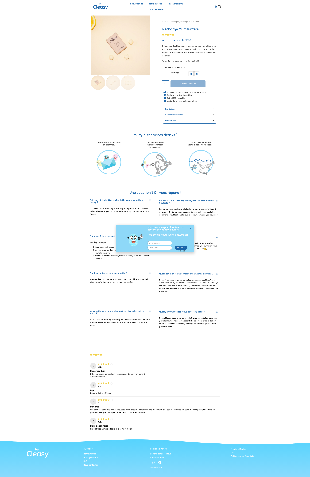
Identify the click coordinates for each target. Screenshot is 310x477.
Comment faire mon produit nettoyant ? (110, 236)
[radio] (191, 73)
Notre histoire (155, 3)
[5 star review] (104, 364)
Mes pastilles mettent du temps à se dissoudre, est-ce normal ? (117, 312)
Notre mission (157, 9)
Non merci (181, 251)
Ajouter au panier (188, 84)
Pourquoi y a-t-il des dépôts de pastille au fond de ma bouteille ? (186, 201)
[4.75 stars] (168, 34)
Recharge (175, 73)
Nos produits (136, 3)
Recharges (174, 22)
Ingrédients (170, 109)
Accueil (165, 22)
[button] (190, 228)
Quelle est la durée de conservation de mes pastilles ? (186, 273)
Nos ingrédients (175, 3)
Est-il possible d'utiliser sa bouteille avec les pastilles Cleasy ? (116, 201)
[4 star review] (104, 400)
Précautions (170, 120)
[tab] (189, 109)
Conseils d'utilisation (174, 115)
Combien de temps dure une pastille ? (108, 273)
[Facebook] (160, 462)
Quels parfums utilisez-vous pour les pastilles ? (182, 311)
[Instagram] (153, 462)
